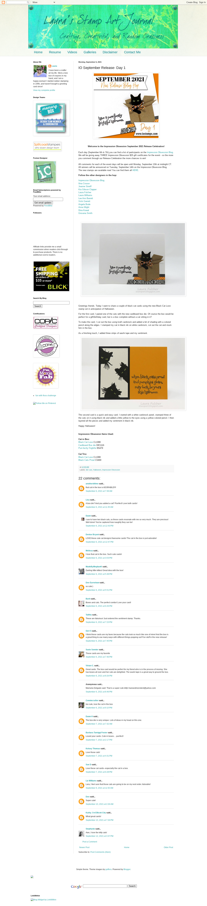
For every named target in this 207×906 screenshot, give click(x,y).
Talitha (89, 615)
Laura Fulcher (84, 192)
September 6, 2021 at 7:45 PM (99, 641)
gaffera (108, 869)
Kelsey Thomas (93, 748)
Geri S (88, 631)
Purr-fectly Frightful (87, 448)
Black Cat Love (85, 442)
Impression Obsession (111, 470)
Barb (88, 599)
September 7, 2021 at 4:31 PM (99, 756)
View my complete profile (44, 90)
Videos (72, 52)
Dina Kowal (83, 210)
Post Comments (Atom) (100, 852)
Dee (87, 797)
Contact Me (132, 52)
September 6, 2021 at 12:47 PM (99, 542)
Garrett (87, 201)
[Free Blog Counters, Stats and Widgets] (32, 877)
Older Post (168, 847)
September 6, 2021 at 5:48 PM (99, 574)
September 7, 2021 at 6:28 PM (99, 772)
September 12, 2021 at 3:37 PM (99, 836)
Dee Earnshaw (92, 583)
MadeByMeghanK (94, 567)
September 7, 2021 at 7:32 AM (99, 724)
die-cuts (89, 470)
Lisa (88, 500)
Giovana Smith (85, 213)
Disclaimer (110, 52)
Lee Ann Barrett (85, 198)
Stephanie (90, 829)
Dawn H (89, 716)
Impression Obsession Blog (160, 152)
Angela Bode (84, 204)
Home (38, 52)
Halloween (97, 470)
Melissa (89, 551)
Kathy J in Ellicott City (96, 813)
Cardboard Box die (87, 445)
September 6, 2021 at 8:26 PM (99, 676)
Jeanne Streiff (85, 186)
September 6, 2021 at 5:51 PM (99, 590)
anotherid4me (92, 484)
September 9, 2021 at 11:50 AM (99, 788)
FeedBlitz (48, 206)
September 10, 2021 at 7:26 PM (99, 820)
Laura (54, 66)
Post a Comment (89, 842)
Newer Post (84, 847)
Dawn (88, 516)
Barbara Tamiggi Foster (96, 732)
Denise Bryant (92, 534)
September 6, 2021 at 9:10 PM (99, 708)
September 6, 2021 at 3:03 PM (99, 558)
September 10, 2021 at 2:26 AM (99, 804)
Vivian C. (90, 665)
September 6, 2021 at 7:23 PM (99, 622)
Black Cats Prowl (86, 460)
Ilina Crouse (84, 183)
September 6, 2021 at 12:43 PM (99, 526)
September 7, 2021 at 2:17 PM (99, 740)
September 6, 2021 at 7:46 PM (99, 657)
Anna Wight (83, 207)
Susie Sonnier (92, 650)
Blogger (127, 869)
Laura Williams (85, 195)
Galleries (90, 52)
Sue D (88, 764)
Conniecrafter (92, 700)
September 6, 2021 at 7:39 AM (99, 491)
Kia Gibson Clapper (87, 189)
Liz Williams (91, 781)
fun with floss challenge (46, 395)
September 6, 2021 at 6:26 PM (99, 606)
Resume (55, 52)
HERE (135, 170)
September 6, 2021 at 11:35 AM (99, 507)
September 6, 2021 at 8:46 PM (99, 692)
